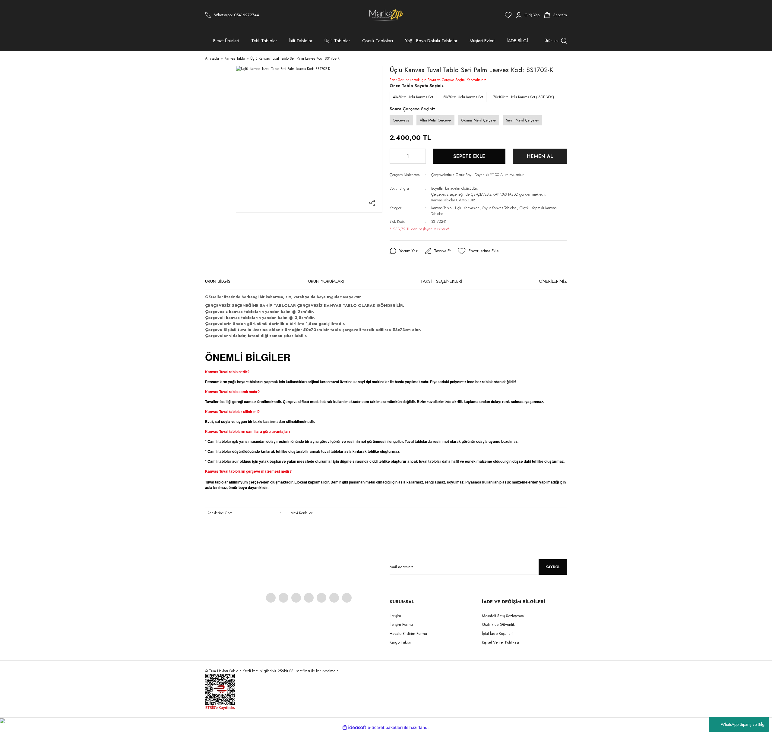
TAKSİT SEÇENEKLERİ (441, 281)
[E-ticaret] (385, 727)
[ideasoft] (354, 727)
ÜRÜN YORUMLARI (326, 281)
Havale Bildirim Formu (408, 633)
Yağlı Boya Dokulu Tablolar (431, 40)
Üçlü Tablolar (337, 40)
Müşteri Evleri (482, 40)
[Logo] (386, 15)
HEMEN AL (540, 156)
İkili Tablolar (300, 40)
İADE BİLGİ (517, 40)
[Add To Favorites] (478, 251)
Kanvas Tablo (441, 208)
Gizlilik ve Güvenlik (498, 624)
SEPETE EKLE (469, 156)
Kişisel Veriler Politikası (500, 642)
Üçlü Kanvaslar (467, 208)
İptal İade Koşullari (497, 633)
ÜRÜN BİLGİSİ (218, 281)
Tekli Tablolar (264, 40)
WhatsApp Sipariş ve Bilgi (743, 724)
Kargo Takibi (400, 642)
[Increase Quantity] (421, 156)
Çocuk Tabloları (377, 40)
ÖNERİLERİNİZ (553, 281)
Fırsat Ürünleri (226, 40)
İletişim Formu (401, 624)
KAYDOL (553, 567)
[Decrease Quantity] (395, 156)
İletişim (395, 616)
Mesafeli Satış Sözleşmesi (503, 616)
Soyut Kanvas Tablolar (499, 208)
